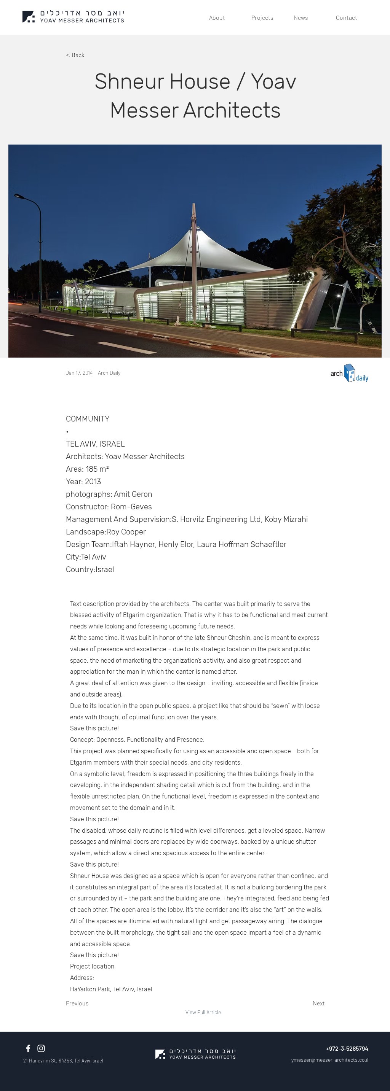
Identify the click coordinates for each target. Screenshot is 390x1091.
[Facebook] (28, 1048)
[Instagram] (41, 1048)
